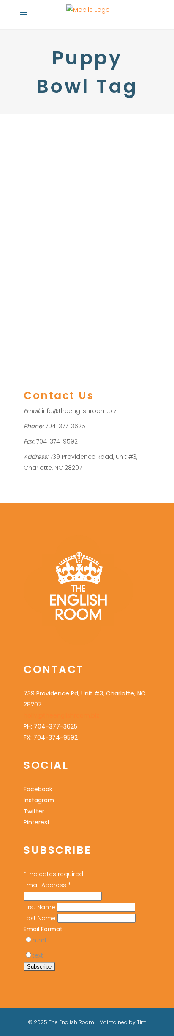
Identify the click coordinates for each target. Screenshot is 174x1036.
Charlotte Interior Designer (96, 216)
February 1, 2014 (43, 136)
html (39, 940)
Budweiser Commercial (56, 205)
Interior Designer (69, 249)
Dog (95, 227)
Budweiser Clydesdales (107, 194)
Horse (91, 238)
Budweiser (57, 194)
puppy (103, 249)
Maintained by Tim (123, 1022)
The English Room (96, 260)
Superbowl (54, 260)
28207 (32, 194)
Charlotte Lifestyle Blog (55, 227)
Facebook (38, 789)
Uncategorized (44, 183)
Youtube (35, 271)
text (38, 955)
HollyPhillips (97, 183)
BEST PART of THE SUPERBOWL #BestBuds (82, 160)
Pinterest (37, 822)
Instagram (39, 800)
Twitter (34, 811)
